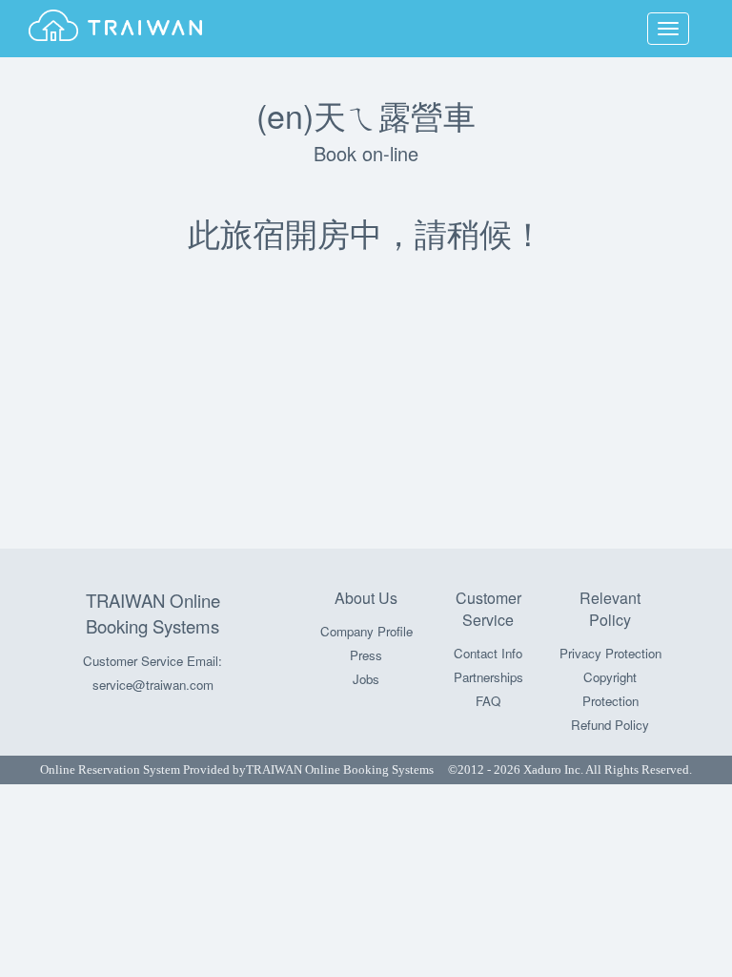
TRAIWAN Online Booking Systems (153, 613)
